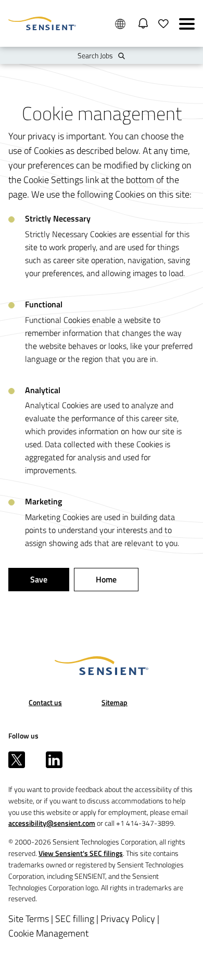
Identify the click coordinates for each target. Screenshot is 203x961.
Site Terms (28, 919)
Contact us (45, 702)
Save (38, 579)
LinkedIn (54, 759)
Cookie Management (48, 933)
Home (106, 579)
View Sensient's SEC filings (81, 853)
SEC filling (74, 919)
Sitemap (115, 702)
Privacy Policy (127, 919)
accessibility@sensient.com (51, 822)
